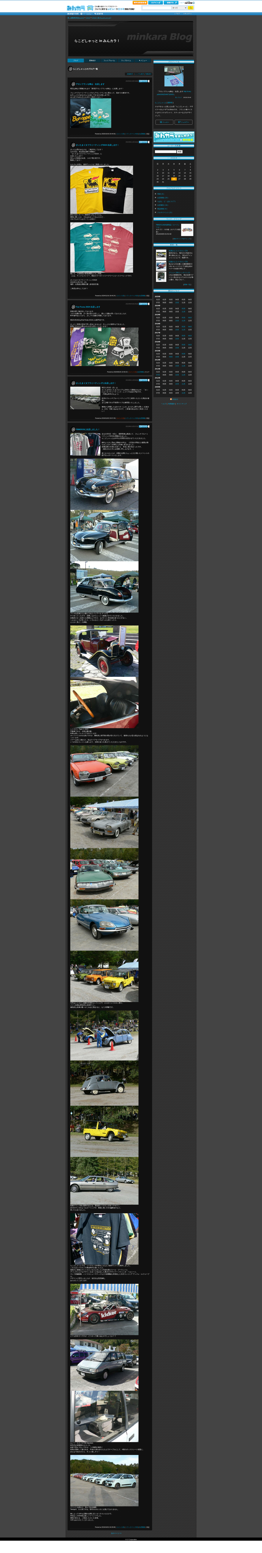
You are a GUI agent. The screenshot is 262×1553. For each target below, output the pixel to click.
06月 (190, 318)
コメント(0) (120, 134)
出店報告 (142, 134)
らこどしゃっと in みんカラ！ (97, 41)
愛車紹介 (92, 60)
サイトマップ (182, 404)
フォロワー (183, 122)
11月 (183, 312)
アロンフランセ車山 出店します (90, 84)
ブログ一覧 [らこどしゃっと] (101, 17)
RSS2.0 (175, 399)
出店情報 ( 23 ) (162, 198)
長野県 (170, 103)
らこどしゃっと (160, 103)
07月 (158, 375)
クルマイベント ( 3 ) (164, 212)
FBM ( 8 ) (160, 194)
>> (179, 158)
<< (168, 158)
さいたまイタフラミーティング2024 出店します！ (97, 145)
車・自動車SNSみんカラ (76, 17)
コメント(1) (132, 372)
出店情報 (142, 295)
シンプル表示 (139, 74)
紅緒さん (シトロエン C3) (178, 262)
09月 (171, 357)
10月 (177, 303)
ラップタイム (126, 60)
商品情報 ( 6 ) (162, 209)
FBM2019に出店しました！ (88, 429)
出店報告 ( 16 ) (162, 205)
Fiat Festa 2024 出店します (88, 307)
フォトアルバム (109, 60)
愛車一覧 (187, 284)
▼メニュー (143, 60)
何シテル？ (178, 97)
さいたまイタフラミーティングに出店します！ (96, 383)
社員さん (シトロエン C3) (178, 251)
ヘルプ (181, 2)
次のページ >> (116, 1533)
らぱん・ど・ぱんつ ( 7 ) (166, 201)
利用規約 (171, 404)
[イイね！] (143, 81)
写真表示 (148, 74)
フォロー (164, 122)
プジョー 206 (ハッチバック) (179, 273)
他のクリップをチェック (182, 238)
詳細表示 (130, 74)
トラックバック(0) (132, 134)
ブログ (88, 17)
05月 (183, 309)
